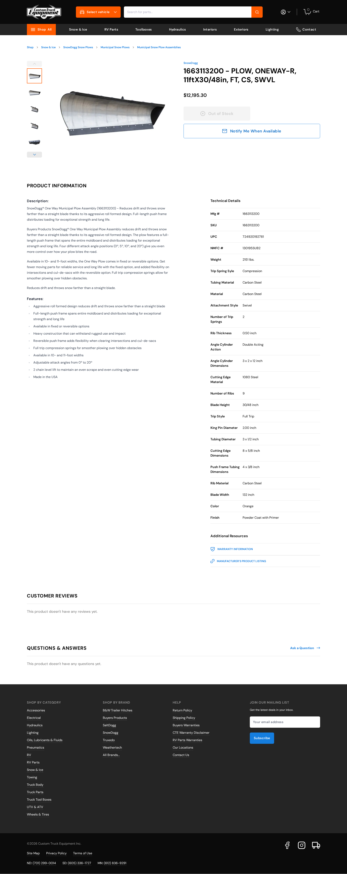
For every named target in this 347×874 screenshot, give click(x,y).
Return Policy (182, 710)
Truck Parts (35, 792)
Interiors (210, 29)
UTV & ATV (35, 807)
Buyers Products (115, 718)
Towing (32, 777)
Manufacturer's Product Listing (241, 561)
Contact (309, 29)
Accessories (36, 710)
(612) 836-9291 (115, 863)
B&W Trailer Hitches (117, 710)
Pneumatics (35, 747)
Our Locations (183, 747)
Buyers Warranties (186, 725)
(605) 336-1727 (79, 863)
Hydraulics (177, 29)
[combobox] (193, 12)
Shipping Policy (184, 718)
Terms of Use (82, 853)
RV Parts (111, 29)
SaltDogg (109, 725)
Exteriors (241, 29)
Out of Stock (221, 113)
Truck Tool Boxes (39, 799)
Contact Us (181, 755)
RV (29, 755)
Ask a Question (302, 648)
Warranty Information (235, 549)
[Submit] (257, 12)
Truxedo (109, 740)
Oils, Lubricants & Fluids (44, 740)
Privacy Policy (56, 853)
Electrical (34, 718)
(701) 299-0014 (44, 863)
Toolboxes (143, 29)
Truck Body (35, 785)
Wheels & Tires (38, 814)
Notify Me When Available (255, 131)
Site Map (33, 853)
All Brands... (111, 755)
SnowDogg (191, 63)
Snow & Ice (78, 29)
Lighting (272, 29)
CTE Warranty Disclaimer (191, 733)
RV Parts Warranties (187, 740)
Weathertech (112, 747)
